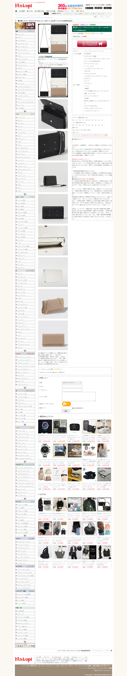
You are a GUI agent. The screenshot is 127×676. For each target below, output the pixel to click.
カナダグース (21, 289)
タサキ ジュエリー (22, 378)
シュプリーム (21, 295)
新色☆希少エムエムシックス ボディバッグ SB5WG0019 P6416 (44, 563)
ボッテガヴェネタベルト (24, 458)
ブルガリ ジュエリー (23, 363)
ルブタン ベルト (22, 446)
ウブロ (19, 37)
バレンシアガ (21, 132)
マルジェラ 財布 (22, 212)
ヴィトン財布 (21, 200)
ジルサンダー (21, 310)
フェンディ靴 (21, 418)
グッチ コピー (77, 135)
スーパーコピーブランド (52, 59)
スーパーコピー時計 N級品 (87, 668)
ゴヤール (20, 172)
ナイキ (19, 243)
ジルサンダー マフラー (24, 542)
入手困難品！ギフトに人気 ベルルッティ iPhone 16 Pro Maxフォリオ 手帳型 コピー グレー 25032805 (89, 439)
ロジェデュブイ (21, 50)
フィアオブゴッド (22, 304)
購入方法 (30, 11)
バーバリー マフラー (23, 545)
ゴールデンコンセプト (23, 86)
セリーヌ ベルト (22, 452)
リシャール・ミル (22, 43)
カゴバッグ (20, 614)
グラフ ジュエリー (22, 384)
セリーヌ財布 (21, 203)
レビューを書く (99, 33)
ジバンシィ (20, 341)
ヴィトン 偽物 (103, 135)
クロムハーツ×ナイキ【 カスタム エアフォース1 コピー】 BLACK (89, 485)
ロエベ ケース (21, 489)
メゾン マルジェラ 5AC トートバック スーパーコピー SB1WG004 (60, 539)
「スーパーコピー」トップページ (101, 650)
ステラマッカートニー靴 (24, 406)
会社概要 (22, 11)
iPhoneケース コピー (23, 623)
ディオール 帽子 (22, 514)
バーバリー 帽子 (22, 529)
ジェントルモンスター (23, 588)
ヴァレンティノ (21, 326)
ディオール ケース (22, 480)
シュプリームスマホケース (25, 486)
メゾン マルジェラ (22, 151)
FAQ (72, 11)
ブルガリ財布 (21, 237)
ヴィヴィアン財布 (22, 249)
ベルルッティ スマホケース (25, 483)
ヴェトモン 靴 (21, 415)
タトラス (20, 274)
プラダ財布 (20, 209)
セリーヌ (20, 126)
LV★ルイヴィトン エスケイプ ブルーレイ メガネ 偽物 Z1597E (74, 485)
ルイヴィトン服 (21, 280)
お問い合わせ (80, 11)
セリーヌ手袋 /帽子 (22, 523)
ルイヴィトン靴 (21, 394)
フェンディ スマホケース (24, 468)
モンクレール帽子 (22, 526)
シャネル (92, 13)
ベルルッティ (21, 163)
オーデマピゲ (21, 40)
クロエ (19, 145)
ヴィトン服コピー (22, 626)
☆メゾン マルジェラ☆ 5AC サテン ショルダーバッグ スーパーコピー (74, 515)
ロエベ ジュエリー (22, 372)
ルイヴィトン (68, 13)
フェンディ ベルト (22, 449)
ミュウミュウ (21, 175)
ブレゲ (19, 99)
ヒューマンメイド (22, 317)
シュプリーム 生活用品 (24, 594)
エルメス (20, 120)
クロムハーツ (21, 139)
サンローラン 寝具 (22, 597)
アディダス (20, 400)
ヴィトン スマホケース (24, 477)
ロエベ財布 (20, 206)
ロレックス (101, 13)
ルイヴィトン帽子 (22, 505)
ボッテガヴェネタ (22, 148)
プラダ (19, 142)
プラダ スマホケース (23, 474)
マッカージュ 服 (22, 307)
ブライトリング (21, 65)
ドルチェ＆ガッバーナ (23, 169)
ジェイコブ (20, 83)
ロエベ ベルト (21, 443)
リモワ (19, 191)
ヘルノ (19, 335)
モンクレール (21, 277)
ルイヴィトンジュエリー (24, 357)
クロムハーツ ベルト (23, 434)
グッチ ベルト (21, 431)
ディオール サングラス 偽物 (25, 575)
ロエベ (19, 136)
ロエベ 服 (20, 301)
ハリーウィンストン (23, 96)
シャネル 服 (20, 314)
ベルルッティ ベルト (23, 437)
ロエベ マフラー (22, 551)
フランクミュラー (22, 59)
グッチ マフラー (22, 554)
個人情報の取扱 (39, 11)
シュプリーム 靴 (22, 397)
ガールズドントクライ (23, 329)
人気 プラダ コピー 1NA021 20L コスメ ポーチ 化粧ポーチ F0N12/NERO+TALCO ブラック (74, 439)
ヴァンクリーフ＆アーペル (25, 90)
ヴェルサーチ (21, 338)
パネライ (20, 68)
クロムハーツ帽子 (22, 511)
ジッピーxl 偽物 (21, 638)
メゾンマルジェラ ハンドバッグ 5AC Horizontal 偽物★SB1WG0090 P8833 (74, 539)
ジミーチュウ (21, 234)
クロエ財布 (20, 218)
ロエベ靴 (20, 409)
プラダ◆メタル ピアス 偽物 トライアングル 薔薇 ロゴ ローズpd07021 (104, 461)
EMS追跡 (66, 657)
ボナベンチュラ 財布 (23, 246)
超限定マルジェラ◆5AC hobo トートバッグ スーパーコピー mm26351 (89, 563)
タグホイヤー (21, 77)
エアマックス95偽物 (23, 617)
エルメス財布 (78, 13)
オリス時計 (20, 108)
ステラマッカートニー (23, 157)
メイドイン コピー (22, 632)
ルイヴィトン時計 (22, 71)
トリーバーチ (21, 179)
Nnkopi (98, 674)
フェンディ (20, 160)
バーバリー (20, 182)
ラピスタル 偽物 (22, 620)
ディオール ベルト (22, 440)
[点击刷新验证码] (77, 408)
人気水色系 (20, 611)
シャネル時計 (21, 62)
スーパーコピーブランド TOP (22, 17)
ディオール (20, 123)
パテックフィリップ (23, 53)
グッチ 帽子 (20, 508)
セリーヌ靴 (20, 421)
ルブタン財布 (21, 215)
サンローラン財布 (22, 221)
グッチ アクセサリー (23, 369)
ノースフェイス (21, 283)
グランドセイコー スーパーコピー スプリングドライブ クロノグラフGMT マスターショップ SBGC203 (45, 463)
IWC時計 (19, 80)
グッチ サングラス (22, 579)
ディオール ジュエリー (24, 360)
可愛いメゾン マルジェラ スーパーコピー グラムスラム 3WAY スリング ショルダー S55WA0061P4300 (89, 517)
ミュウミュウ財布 (22, 228)
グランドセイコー (22, 46)
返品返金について (63, 11)
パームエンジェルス (23, 344)
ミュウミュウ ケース (23, 471)
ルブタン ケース (22, 492)
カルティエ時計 (21, 74)
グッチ (19, 129)
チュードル (20, 105)
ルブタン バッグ (22, 166)
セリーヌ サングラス (23, 582)
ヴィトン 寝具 (21, 603)
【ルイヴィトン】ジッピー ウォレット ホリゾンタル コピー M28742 (59, 461)
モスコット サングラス (24, 585)
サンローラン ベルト (23, 455)
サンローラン (21, 154)
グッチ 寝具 (20, 600)
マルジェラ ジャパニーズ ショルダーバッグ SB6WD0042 (104, 563)
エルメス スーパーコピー (90, 135)
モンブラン (20, 240)
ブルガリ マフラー (22, 560)
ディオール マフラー (23, 548)
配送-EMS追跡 (50, 11)
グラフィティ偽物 (22, 635)
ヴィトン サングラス (23, 569)
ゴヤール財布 (21, 231)
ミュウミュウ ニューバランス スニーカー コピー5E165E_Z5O (74, 461)
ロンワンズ (20, 375)
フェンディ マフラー (23, 557)
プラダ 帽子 (20, 520)
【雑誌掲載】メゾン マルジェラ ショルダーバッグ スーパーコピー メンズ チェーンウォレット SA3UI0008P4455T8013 (45, 517)
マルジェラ (20, 381)
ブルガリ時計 (21, 93)
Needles (19, 332)
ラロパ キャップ (22, 517)
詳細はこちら (107, 185)
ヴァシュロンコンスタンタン (25, 102)
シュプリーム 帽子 (22, 532)
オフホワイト (21, 323)
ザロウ (19, 185)
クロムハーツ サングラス (24, 572)
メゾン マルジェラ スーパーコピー (94, 51)
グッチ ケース (21, 495)
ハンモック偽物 (21, 629)
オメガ (86, 13)
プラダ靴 (20, 412)
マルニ (19, 188)
